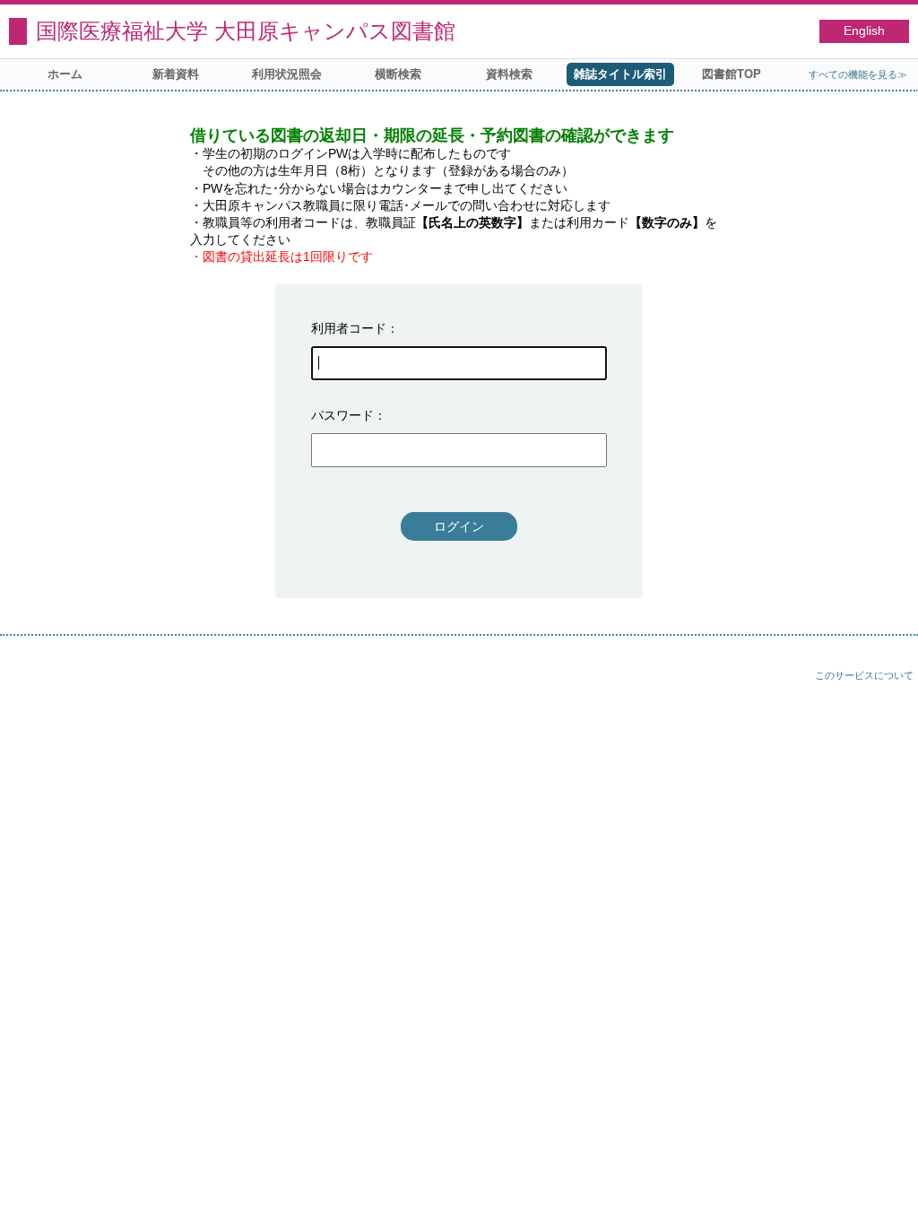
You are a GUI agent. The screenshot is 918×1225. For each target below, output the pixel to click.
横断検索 (398, 74)
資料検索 (509, 74)
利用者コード (348, 328)
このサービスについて (864, 675)
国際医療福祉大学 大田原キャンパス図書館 (245, 31)
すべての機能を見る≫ (858, 74)
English (864, 31)
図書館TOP (731, 74)
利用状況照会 (287, 74)
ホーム (65, 74)
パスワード (342, 415)
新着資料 (175, 74)
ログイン (459, 526)
